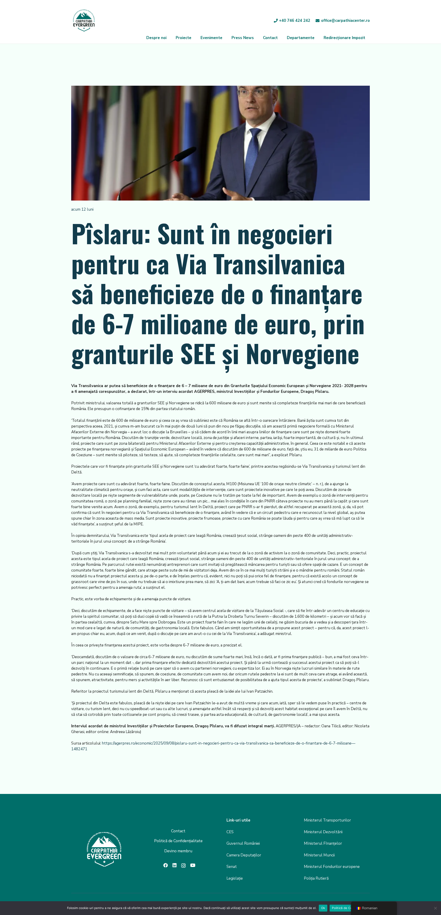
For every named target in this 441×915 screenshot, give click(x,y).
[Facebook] (165, 865)
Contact (178, 831)
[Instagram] (183, 865)
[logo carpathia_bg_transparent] (83, 20)
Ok (323, 908)
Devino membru (178, 851)
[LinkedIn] (174, 865)
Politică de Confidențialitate (178, 841)
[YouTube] (192, 865)
